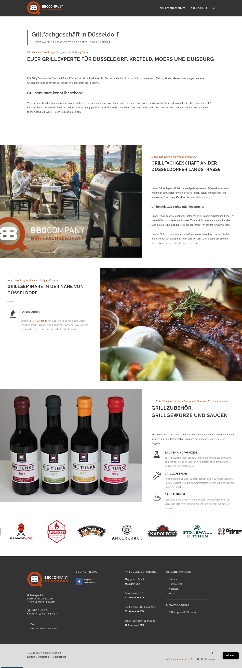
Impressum (44, 657)
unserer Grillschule (38, 321)
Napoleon (174, 589)
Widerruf (230, 655)
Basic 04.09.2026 (134, 593)
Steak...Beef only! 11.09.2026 (140, 621)
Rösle (171, 594)
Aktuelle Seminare (140, 571)
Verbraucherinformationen (43, 629)
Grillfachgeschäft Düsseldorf (183, 612)
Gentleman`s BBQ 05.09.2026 (140, 607)
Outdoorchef (175, 584)
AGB (32, 624)
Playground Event (134, 579)
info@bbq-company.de (176, 659)
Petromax (173, 579)
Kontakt (31, 657)
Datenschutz (59, 657)
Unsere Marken (178, 571)
